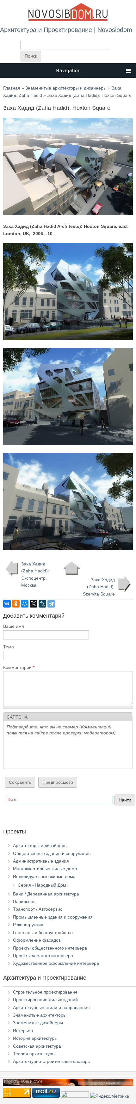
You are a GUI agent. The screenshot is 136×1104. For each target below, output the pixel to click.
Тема (8, 646)
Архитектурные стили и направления (51, 1007)
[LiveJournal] (42, 604)
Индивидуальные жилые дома (44, 876)
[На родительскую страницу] (71, 568)
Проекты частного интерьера (43, 955)
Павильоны (24, 901)
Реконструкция (28, 924)
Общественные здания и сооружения (52, 853)
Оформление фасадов (37, 940)
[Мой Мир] (24, 604)
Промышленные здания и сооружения (53, 917)
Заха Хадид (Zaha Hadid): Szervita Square (99, 586)
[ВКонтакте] (7, 604)
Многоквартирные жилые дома (45, 868)
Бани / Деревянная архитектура (46, 893)
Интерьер (23, 1030)
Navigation (68, 70)
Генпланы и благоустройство (43, 932)
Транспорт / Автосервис (37, 909)
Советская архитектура (37, 1046)
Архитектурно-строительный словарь (51, 1061)
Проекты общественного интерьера (50, 948)
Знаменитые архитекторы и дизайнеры (66, 87)
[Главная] (68, 19)
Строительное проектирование (45, 992)
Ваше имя (13, 626)
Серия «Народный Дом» (43, 885)
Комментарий (18, 667)
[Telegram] (51, 604)
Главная (11, 87)
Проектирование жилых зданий (45, 999)
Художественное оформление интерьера (56, 963)
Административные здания (41, 861)
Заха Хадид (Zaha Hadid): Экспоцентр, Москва (35, 574)
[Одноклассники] (16, 604)
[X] (33, 604)
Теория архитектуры (34, 1053)
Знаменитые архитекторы (39, 1015)
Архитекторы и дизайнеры (40, 845)
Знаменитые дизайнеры (38, 1022)
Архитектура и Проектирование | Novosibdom (66, 29)
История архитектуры (35, 1038)
